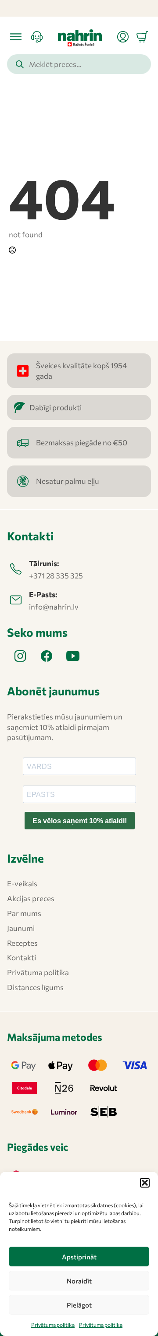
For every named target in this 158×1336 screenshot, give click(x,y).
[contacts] (37, 37)
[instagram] (20, 656)
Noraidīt (79, 1281)
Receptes (22, 943)
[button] (144, 1182)
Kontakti (21, 957)
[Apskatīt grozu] (142, 37)
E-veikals (22, 883)
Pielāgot (79, 1305)
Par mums (24, 913)
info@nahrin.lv (54, 606)
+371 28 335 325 (56, 575)
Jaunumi (21, 928)
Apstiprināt (79, 1257)
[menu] (16, 37)
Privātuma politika (53, 1325)
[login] (123, 37)
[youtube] (73, 656)
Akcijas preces (30, 898)
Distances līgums (35, 987)
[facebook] (46, 656)
